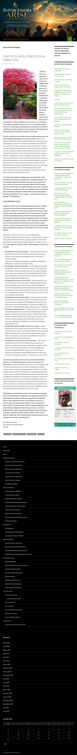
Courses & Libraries (11, 484)
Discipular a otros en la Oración (24, 58)
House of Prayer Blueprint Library (16, 517)
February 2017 (7, 668)
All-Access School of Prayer (14, 536)
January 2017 (7, 671)
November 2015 (8, 704)
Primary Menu (74, 39)
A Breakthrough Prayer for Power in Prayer (62, 75)
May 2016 (6, 686)
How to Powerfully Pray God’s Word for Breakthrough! (63, 104)
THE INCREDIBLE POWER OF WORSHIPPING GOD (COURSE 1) (64, 310)
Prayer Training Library (13, 480)
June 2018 (6, 646)
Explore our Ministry (14, 598)
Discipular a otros (19, 434)
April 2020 (6, 643)
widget (70, 425)
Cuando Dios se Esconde (62, 373)
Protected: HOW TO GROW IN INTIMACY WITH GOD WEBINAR (63, 153)
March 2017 (7, 664)
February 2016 (7, 693)
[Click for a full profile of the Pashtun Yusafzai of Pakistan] (65, 398)
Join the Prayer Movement (13, 610)
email (71, 423)
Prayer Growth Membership (14, 532)
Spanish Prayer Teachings (13, 587)
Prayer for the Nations (12, 580)
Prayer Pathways (10, 561)
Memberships (7, 524)
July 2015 (6, 707)
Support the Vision (11, 613)
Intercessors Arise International (15, 39)
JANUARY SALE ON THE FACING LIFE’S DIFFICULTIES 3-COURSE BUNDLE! (63, 295)
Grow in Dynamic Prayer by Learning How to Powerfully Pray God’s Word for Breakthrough (63, 111)
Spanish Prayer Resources (13, 584)
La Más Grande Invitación (62, 364)
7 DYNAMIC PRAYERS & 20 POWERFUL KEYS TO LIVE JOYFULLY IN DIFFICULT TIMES (63, 93)
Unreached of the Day (62, 423)
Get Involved (9, 606)
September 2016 (8, 675)
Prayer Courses (8, 539)
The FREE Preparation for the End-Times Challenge (63, 234)
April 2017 (6, 661)
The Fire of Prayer (63, 170)
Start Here (6, 450)
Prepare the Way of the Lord (63, 238)
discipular (8, 434)
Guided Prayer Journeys (13, 569)
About (5, 454)
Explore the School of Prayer (15, 461)
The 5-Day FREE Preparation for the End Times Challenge (63, 316)
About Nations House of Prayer (15, 624)
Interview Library (11, 521)
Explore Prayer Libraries (13, 491)
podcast (65, 425)
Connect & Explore (11, 595)
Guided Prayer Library (12, 495)
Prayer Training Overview (13, 465)
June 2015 (6, 711)
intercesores (32, 434)
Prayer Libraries (8, 487)
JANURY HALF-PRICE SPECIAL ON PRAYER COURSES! (61, 302)
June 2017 (6, 653)
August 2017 (7, 650)
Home (5, 447)
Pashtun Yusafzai (61, 409)
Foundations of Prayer (12, 473)
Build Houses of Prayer (12, 617)
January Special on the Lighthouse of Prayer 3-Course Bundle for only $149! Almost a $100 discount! (64, 280)
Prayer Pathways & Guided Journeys (16, 565)
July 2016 (6, 679)
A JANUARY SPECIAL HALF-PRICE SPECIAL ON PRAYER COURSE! (63, 227)
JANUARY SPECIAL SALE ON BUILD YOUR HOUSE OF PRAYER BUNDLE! (63, 213)
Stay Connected (10, 602)
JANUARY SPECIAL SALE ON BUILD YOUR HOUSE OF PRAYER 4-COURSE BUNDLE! (63, 288)
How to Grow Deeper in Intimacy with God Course (62, 86)
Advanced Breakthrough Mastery (16, 550)
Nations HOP (7, 621)
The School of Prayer (64, 246)
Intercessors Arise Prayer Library (16, 502)
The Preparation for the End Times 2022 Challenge (63, 189)
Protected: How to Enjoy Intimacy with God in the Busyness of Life (62, 132)
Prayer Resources (9, 558)
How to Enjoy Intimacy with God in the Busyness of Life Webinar (63, 119)
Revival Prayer (10, 576)
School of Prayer (9, 458)
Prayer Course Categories (13, 543)
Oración (41, 434)
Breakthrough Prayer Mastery (15, 547)
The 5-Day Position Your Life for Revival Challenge (63, 183)
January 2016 (7, 697)
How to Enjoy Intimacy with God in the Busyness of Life (63, 138)
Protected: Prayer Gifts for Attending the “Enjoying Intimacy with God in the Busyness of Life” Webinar (62, 145)
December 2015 (8, 700)
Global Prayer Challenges (13, 476)
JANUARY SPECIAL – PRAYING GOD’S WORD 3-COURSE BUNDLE (62, 272)
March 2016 (7, 689)
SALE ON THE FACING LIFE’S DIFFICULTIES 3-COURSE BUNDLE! (63, 220)
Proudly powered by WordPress (11, 752)
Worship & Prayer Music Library (15, 506)
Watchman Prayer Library (13, 513)
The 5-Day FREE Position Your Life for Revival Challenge (63, 260)
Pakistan (71, 409)
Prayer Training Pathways (13, 469)
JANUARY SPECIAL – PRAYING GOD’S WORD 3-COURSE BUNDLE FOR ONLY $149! (63, 196)
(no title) (57, 99)
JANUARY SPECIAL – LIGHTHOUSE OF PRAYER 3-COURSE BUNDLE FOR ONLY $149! (63, 205)
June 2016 (6, 682)
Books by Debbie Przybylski (14, 573)
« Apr (5, 744)
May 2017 (6, 657)
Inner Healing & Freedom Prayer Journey (18, 554)
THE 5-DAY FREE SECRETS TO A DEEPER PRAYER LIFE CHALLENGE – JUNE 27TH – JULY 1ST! (63, 176)
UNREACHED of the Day (65, 388)
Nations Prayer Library (12, 510)
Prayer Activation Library (13, 498)
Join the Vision (8, 591)
